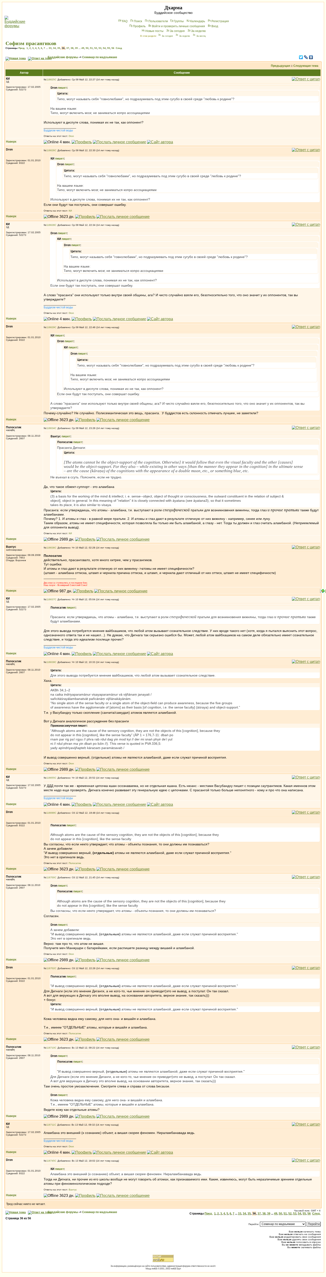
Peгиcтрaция (220, 21)
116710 (50, 1047)
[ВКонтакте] (311, 57)
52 (95, 48)
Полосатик (75, 863)
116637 (50, 599)
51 (91, 48)
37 (67, 48)
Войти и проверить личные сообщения (178, 26)
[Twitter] (301, 57)
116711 (50, 1124)
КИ (70, 210)
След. (119, 48)
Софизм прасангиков (30, 43)
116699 (50, 813)
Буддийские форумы (63, 57)
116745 (50, 1160)
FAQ (124, 21)
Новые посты (154, 31)
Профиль (139, 26)
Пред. (21, 48)
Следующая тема (305, 65)
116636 (50, 547)
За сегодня (177, 31)
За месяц (201, 36)
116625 (50, 79)
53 (100, 48)
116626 (50, 150)
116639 (50, 662)
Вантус (73, 1189)
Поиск (138, 21)
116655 (50, 777)
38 (72, 48)
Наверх (11, 141)
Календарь (197, 21)
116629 (50, 327)
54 (104, 48)
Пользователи (158, 21)
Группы (179, 21)
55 (108, 48)
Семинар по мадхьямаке (99, 57)
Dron (71, 136)
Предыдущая (280, 65)
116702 (50, 968)
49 (82, 48)
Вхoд (214, 26)
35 (58, 48)
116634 (50, 428)
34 (54, 48)
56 (112, 48)
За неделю (198, 31)
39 (76, 48)
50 (87, 48)
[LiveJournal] (306, 57)
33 (50, 48)
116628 (50, 225)
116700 (50, 877)
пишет (62, 87)
